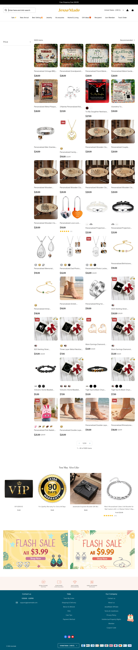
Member (111, 623)
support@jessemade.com (28, 602)
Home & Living (73, 17)
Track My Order (69, 598)
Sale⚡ (14, 17)
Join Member (110, 17)
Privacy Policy (111, 615)
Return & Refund (69, 607)
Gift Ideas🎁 (86, 17)
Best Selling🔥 (37, 17)
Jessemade (13, 646)
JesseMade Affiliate (111, 607)
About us (111, 602)
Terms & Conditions (111, 611)
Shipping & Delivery (69, 602)
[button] (19, 10)
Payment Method (69, 619)
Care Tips (69, 615)
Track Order (122, 17)
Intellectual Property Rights (111, 619)
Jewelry (49, 17)
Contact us (111, 598)
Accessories (59, 17)
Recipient (98, 17)
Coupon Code (111, 627)
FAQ (69, 611)
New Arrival (24, 17)
